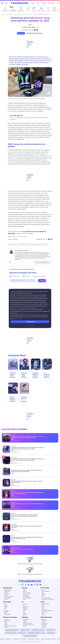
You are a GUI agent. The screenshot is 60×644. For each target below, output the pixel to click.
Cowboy (44, 619)
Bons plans (51, 3)
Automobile (7, 602)
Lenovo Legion (27, 592)
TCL (24, 612)
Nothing (44, 609)
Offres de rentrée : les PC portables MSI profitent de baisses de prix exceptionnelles (13, 375)
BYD (5, 605)
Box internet (51, 633)
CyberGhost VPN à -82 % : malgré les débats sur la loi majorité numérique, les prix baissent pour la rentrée (27, 448)
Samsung (15, 14)
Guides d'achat (15, 547)
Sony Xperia (7, 598)
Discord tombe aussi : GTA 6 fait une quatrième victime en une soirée (26, 526)
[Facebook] (25, 584)
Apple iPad (25, 619)
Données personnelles (48, 639)
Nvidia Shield (26, 596)
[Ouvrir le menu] (2, 3)
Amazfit (6, 619)
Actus (33, 3)
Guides (43, 3)
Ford (5, 608)
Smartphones (24, 244)
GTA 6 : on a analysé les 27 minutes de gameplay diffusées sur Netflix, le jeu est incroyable (27, 493)
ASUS (24, 590)
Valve (24, 599)
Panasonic (25, 606)
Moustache (44, 623)
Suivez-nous (21, 33)
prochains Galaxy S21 (15, 107)
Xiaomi (6, 599)
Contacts (23, 639)
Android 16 (22, 633)
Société (13, 446)
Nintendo (25, 595)
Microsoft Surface (46, 598)
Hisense (25, 604)
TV (22, 602)
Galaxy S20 (20, 139)
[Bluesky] (40, 584)
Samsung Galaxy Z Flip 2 (40, 244)
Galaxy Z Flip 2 (12, 125)
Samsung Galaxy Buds (47, 610)
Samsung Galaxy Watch (10, 626)
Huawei (6, 592)
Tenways (44, 626)
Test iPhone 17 (50, 630)
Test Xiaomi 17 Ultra (11, 633)
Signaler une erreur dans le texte (17, 236)
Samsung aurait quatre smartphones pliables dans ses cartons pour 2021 (24, 375)
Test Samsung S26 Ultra (30, 635)
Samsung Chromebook (48, 599)
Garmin (6, 623)
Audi (5, 604)
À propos (16, 639)
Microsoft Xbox (27, 594)
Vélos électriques (46, 617)
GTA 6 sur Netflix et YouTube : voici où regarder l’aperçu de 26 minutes (27, 504)
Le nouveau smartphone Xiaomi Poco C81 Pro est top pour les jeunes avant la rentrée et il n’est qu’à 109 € (27, 459)
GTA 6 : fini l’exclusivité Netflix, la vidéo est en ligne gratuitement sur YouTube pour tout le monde (24, 515)
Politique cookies (18, 318)
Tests (38, 3)
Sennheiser (44, 612)
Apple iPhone (7, 590)
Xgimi (24, 613)
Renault (6, 612)
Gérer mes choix (30, 325)
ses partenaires (21, 313)
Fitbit (5, 622)
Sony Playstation (27, 598)
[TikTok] (37, 584)
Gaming (24, 588)
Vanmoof (44, 627)
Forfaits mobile (25, 630)
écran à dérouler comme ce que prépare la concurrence (27, 213)
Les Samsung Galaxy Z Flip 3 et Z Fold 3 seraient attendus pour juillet (47, 375)
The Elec (15, 239)
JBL (43, 608)
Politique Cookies (33, 639)
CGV (58, 639)
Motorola (6, 594)
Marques (9, 14)
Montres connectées (10, 617)
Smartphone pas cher (38, 630)
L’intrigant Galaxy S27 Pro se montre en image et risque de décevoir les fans (27, 482)
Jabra (43, 606)
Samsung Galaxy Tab (28, 624)
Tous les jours (15, 276)
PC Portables (44, 588)
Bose (43, 605)
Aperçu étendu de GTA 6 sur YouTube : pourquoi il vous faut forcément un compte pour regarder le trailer (27, 437)
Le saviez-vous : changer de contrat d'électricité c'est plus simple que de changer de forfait (26, 471)
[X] (20, 584)
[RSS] (28, 584)
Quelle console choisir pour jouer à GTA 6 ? (22, 549)
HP (42, 596)
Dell (43, 592)
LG (23, 605)
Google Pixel (7, 591)
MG (5, 609)
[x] (10, 262)
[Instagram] (22, 584)
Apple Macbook (46, 591)
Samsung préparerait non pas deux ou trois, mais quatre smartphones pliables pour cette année (35, 375)
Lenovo (43, 594)
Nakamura (44, 624)
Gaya (43, 622)
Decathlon (44, 620)
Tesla (5, 613)
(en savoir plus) (40, 307)
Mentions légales (5, 639)
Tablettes (25, 617)
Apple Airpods (45, 604)
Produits (12, 244)
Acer (43, 590)
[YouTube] (31, 584)
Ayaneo (25, 591)
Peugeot (6, 610)
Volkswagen (7, 614)
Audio (42, 602)
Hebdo (27, 276)
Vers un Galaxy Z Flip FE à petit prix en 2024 (13, 399)
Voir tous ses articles (42, 262)
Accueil (4, 14)
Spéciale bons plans (40, 276)
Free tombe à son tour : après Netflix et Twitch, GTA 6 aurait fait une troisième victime (27, 538)
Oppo (5, 595)
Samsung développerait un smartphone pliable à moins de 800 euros (24, 399)
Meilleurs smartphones (12, 630)
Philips (24, 608)
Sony (24, 610)
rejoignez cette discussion (24, 233)
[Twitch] (34, 584)
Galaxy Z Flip (38, 137)
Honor (43, 595)
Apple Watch (7, 620)
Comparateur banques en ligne (36, 633)
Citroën (6, 606)
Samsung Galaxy (8, 596)
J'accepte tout (31, 321)
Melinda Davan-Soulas (21, 250)
